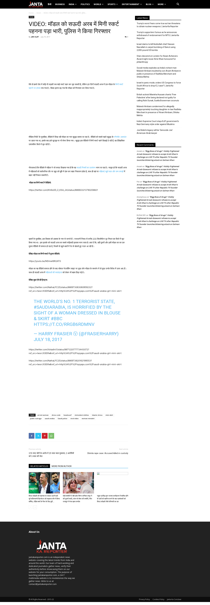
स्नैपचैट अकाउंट (120, 137)
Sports (111, 4)
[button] (177, 4)
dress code (56, 415)
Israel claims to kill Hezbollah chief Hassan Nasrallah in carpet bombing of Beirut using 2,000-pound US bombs (156, 47)
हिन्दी (49, 4)
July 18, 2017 (48, 339)
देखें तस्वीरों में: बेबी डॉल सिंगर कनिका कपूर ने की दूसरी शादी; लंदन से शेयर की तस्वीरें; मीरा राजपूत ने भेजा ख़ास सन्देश (77, 499)
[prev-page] (30, 507)
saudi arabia (50, 418)
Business (60, 4)
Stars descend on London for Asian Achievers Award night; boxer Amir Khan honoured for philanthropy (157, 59)
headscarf (68, 415)
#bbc (56, 318)
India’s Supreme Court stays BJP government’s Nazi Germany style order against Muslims (158, 122)
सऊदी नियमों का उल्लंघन (86, 167)
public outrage (36, 418)
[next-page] (35, 507)
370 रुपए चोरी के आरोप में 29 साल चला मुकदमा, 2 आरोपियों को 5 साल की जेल (51, 454)
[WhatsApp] (51, 436)
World (97, 4)
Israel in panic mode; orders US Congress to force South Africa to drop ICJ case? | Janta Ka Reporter (159, 86)
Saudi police (62, 418)
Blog (148, 4)
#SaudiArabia (49, 307)
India (71, 4)
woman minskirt (88, 418)
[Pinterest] (45, 436)
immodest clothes (82, 415)
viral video (74, 418)
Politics (85, 4)
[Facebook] (31, 436)
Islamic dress (97, 415)
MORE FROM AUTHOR (62, 466)
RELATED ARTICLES (39, 466)
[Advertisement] (78, 61)
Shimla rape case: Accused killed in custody (107, 453)
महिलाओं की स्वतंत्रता (54, 272)
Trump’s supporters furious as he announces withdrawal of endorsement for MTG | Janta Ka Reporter (158, 35)
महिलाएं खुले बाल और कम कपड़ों (111, 171)
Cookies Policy (158, 599)
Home (31, 13)
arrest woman (43, 415)
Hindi (38, 13)
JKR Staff (35, 37)
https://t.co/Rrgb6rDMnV (64, 324)
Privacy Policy (144, 599)
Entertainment (130, 4)
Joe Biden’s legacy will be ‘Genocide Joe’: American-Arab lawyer (155, 131)
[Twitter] (38, 436)
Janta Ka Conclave (174, 599)
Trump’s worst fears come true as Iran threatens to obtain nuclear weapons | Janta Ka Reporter (158, 25)
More (161, 4)
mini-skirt (109, 415)
